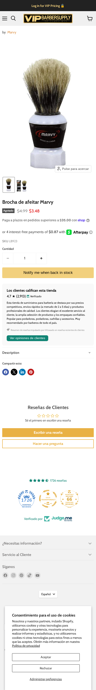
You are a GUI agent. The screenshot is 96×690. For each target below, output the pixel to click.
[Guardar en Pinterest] (30, 372)
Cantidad (8, 248)
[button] (9, 184)
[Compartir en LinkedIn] (22, 372)
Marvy (11, 32)
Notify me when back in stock (48, 273)
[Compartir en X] (14, 372)
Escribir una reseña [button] (48, 432)
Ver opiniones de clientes (27, 338)
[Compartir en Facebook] (5, 372)
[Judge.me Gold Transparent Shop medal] (48, 499)
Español (46, 594)
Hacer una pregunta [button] (48, 444)
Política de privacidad (26, 646)
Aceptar (46, 657)
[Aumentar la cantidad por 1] (41, 258)
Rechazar (46, 668)
